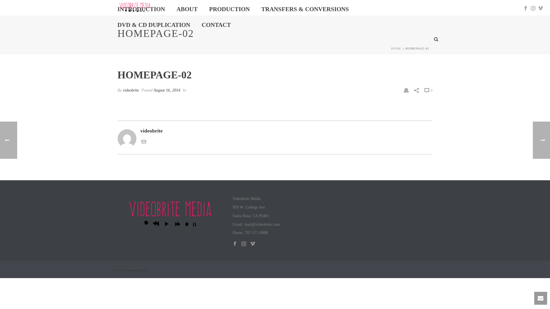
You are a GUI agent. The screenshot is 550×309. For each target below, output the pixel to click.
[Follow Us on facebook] (235, 244)
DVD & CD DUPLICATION (153, 24)
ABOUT (187, 9)
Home (396, 48)
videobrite (131, 90)
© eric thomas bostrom (130, 270)
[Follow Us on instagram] (243, 244)
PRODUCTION (229, 9)
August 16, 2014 (167, 90)
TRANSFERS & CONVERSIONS (305, 9)
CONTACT (216, 24)
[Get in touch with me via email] (144, 142)
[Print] (406, 90)
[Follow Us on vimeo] (252, 244)
